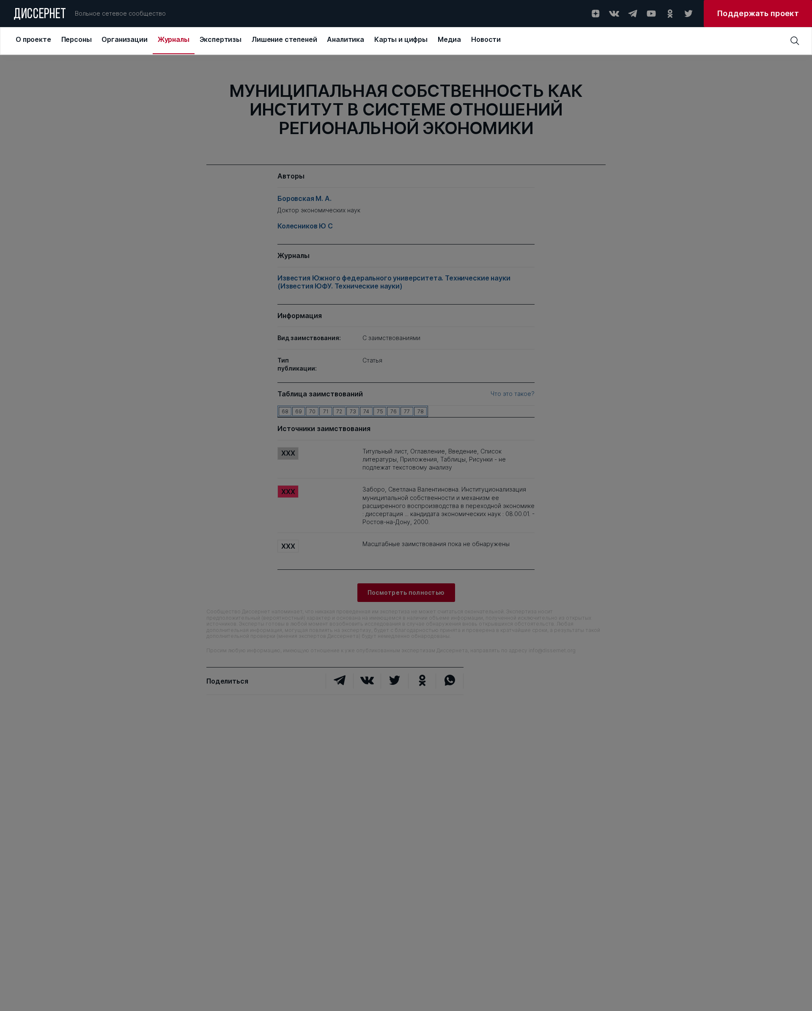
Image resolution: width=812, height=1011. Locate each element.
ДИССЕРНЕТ (40, 15)
